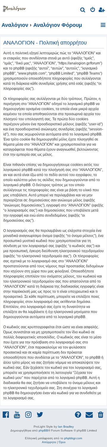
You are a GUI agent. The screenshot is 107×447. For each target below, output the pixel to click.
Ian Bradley (66, 426)
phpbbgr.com (73, 438)
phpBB (43, 430)
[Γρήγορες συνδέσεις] (103, 25)
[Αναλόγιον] (14, 7)
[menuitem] (83, 11)
